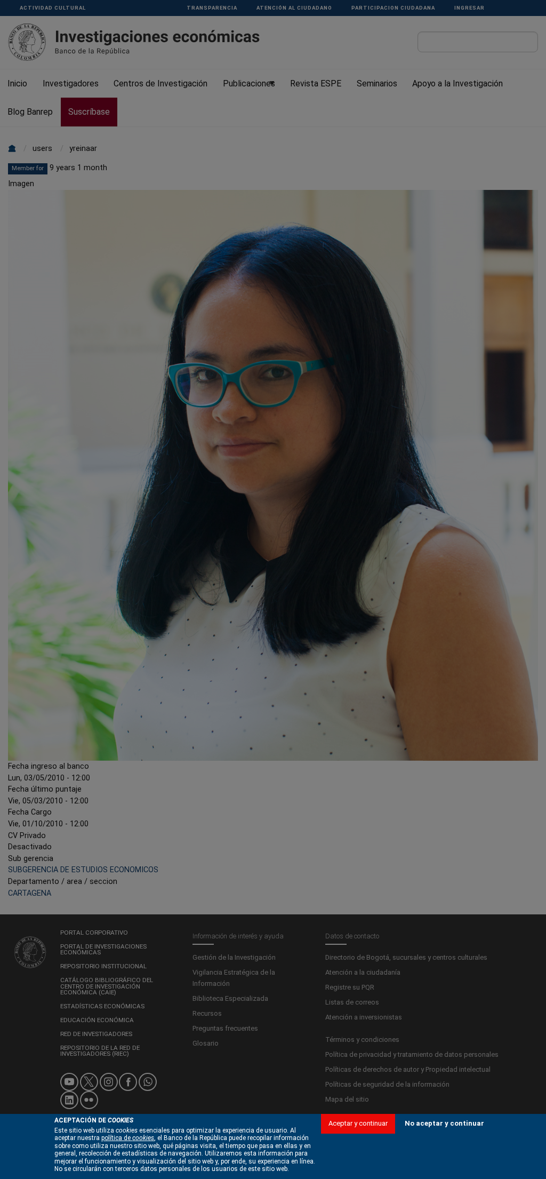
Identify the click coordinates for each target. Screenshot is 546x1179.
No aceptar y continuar (444, 1123)
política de (127, 1138)
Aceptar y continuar (358, 1123)
